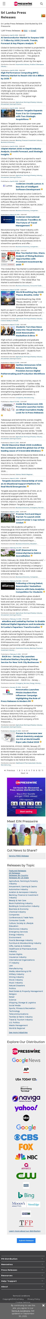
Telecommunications (18, 1014)
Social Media (14, 1005)
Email (33, 30)
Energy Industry (35, 683)
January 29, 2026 (15, 687)
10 (39, 770)
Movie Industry (16, 980)
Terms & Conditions (21, 1296)
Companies (34, 210)
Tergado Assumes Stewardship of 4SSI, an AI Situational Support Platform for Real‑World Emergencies (22, 484)
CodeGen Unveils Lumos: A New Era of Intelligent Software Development (29, 186)
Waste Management (18, 1025)
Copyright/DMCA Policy (13, 1299)
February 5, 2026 (15, 654)
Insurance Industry (17, 957)
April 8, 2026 (14, 35)
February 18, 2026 (15, 581)
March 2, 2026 (14, 511)
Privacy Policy (34, 1299)
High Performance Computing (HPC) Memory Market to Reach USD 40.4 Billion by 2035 (22, 75)
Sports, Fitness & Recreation (22, 1008)
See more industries (18, 1032)
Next (23, 773)
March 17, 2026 (14, 324)
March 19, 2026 (14, 290)
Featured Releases (17, 871)
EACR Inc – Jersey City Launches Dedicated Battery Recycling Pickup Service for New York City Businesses (20, 659)
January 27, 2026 (15, 731)
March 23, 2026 (14, 250)
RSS (25, 30)
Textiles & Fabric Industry (21, 1017)
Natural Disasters (17, 985)
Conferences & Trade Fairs (21, 917)
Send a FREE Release (19, 856)
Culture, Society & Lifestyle (9, 320)
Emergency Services (37, 507)
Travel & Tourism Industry (21, 1020)
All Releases (14, 873)
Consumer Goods (36, 286)
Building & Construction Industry (24, 906)
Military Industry (16, 974)
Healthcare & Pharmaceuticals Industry (28, 763)
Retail (11, 997)
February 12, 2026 (15, 619)
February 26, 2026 (15, 548)
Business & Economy (8, 142)
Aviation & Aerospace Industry (23, 892)
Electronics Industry (18, 929)
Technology (14, 1011)
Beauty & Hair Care (17, 900)
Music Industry (16, 983)
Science (18, 474)
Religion (13, 994)
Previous (11, 770)
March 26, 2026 (14, 214)
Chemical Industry (17, 912)
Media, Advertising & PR (20, 971)
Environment (15, 937)
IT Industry (14, 963)
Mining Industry (16, 977)
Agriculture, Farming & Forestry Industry (29, 102)
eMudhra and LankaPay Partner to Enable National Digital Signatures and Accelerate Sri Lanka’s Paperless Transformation (23, 624)
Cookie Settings (23, 1302)
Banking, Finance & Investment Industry (29, 140)
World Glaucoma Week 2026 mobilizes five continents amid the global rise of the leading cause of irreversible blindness (22, 448)
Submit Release (26, 1240)
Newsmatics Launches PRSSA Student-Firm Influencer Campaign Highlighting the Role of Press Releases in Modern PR (20, 695)
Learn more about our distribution (25, 1231)
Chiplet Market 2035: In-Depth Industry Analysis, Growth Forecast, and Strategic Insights (22, 151)
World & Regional (26, 474)
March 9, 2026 (14, 442)
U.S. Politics (14, 1022)
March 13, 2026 (14, 401)
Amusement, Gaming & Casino (11, 104)
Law (11, 965)
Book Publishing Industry (21, 903)
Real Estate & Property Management (26, 991)
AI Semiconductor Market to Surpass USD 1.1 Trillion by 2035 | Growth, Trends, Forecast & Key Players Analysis (22, 40)
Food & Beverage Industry (21, 940)
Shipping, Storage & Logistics (22, 1002)
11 (42, 770)
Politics (12, 988)
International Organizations (22, 960)
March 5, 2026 (14, 478)
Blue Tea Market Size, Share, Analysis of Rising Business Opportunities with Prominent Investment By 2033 (30, 259)
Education (33, 544)
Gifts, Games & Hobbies (20, 946)
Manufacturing (29, 397)
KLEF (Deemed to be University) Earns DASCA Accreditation (28, 553)
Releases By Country (18, 875)
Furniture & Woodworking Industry (25, 943)
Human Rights (15, 954)
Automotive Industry (22, 64)
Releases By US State (19, 878)
